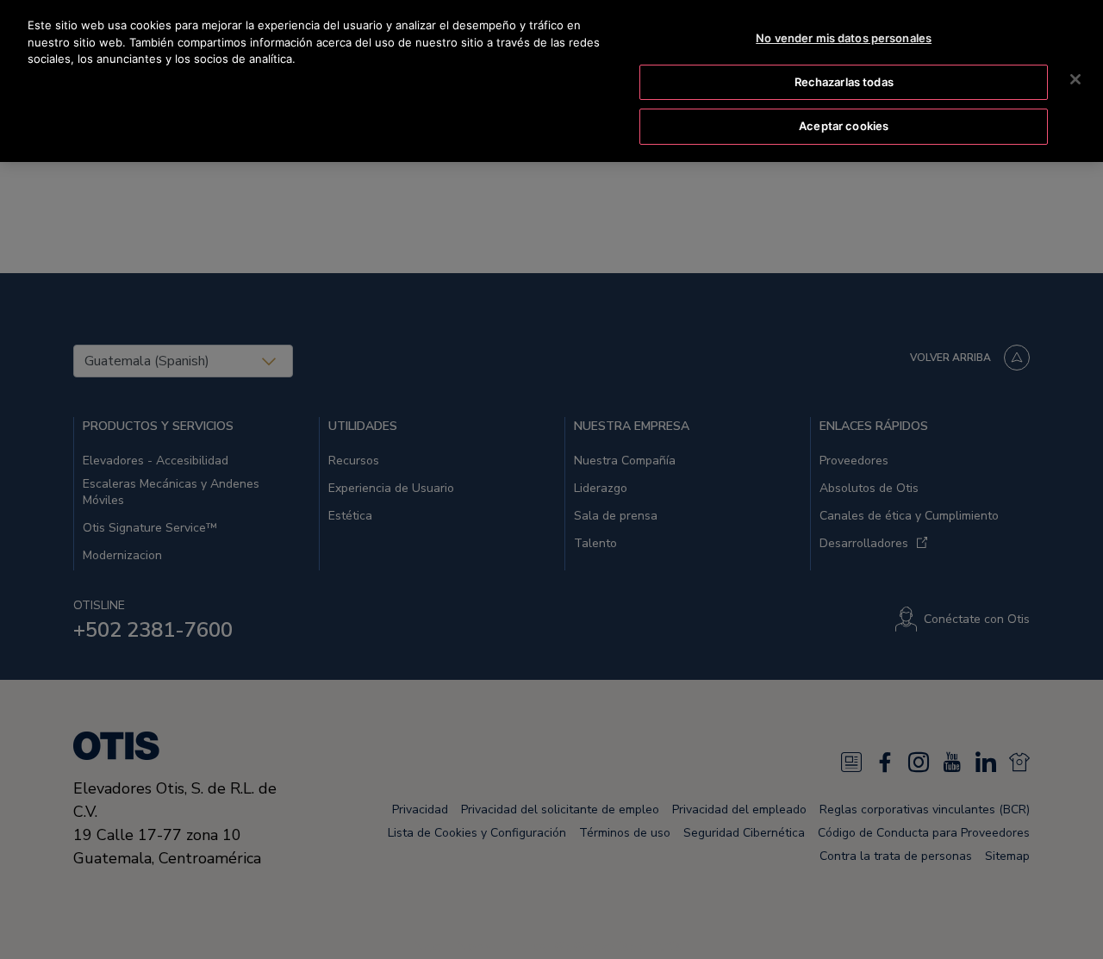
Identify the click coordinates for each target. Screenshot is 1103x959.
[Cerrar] (1075, 79)
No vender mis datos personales (844, 38)
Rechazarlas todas (844, 82)
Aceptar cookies (843, 126)
